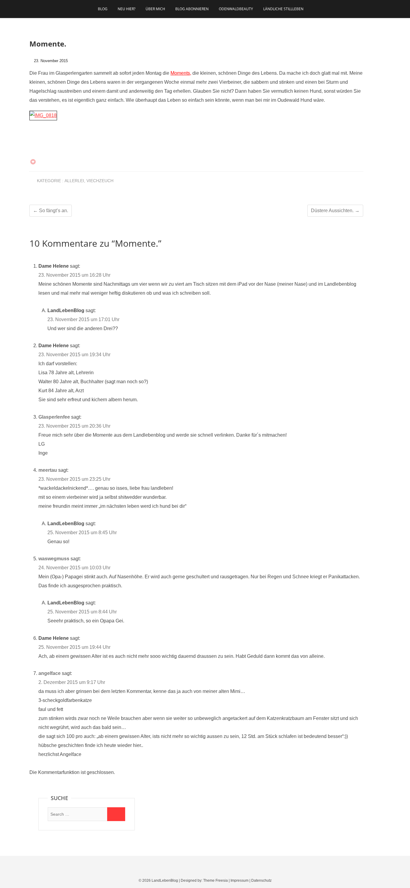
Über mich (155, 8)
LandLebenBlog (165, 880)
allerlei (74, 180)
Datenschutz (261, 880)
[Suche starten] (116, 814)
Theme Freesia (215, 880)
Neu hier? (126, 8)
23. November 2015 (50, 61)
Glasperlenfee (54, 417)
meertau (47, 470)
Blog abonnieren (192, 8)
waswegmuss (53, 558)
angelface (49, 673)
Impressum (240, 880)
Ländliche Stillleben (283, 8)
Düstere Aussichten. (335, 210)
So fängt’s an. (50, 210)
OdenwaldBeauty (236, 8)
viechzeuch (99, 180)
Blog (102, 8)
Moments (180, 73)
